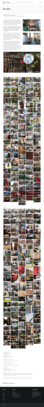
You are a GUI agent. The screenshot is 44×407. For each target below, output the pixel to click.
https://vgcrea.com (11, 359)
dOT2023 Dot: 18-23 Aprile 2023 (16, 395)
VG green (23, 2)
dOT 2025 (14, 392)
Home (17, 2)
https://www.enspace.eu (14, 360)
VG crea (7, 2)
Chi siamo (20, 2)
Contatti (32, 2)
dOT (26, 2)
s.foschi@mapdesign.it (13, 370)
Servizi (29, 2)
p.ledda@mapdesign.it (13, 369)
